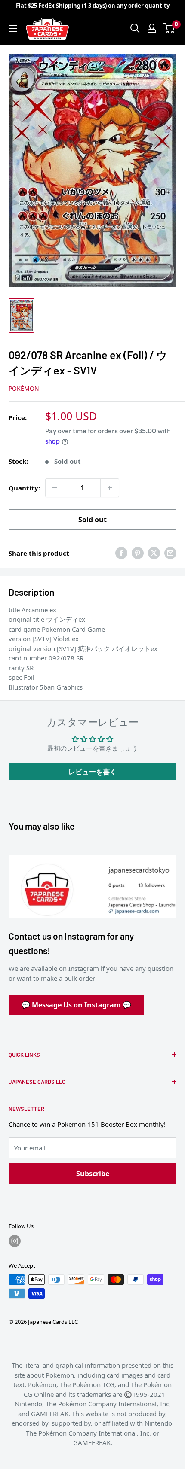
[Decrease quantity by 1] (55, 488)
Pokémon (24, 388)
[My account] (152, 28)
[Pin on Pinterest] (138, 553)
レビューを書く (92, 771)
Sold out (92, 519)
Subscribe (92, 1173)
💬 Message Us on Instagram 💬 (76, 1005)
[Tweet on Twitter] (154, 553)
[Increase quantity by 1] (110, 488)
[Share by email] (170, 553)
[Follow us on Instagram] (15, 1241)
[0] (169, 28)
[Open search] (135, 28)
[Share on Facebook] (121, 553)
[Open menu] (13, 28)
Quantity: (24, 488)
